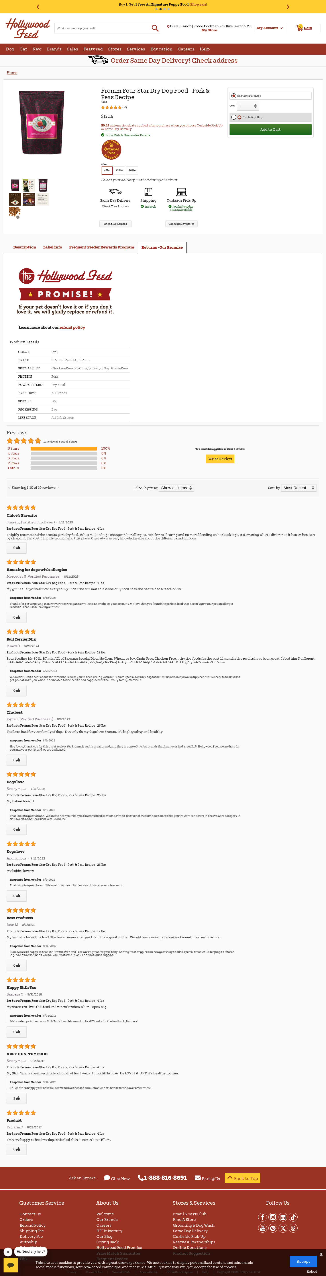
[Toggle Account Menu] (281, 28)
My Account (267, 28)
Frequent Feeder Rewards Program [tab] (101, 247)
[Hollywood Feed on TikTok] (293, 1216)
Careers (104, 1225)
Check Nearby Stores (181, 223)
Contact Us (30, 1214)
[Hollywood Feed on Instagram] (273, 1216)
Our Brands (107, 1220)
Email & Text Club (189, 1214)
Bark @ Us (211, 1179)
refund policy (72, 327)
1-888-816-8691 (165, 1178)
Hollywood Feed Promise (119, 1248)
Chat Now (120, 1179)
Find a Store (184, 1220)
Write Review (220, 459)
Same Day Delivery (190, 1231)
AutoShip (28, 1242)
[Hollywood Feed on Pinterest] (273, 1228)
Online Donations (190, 1248)
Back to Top (246, 1178)
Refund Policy (33, 1225)
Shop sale (198, 4)
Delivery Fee (31, 1236)
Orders (26, 1220)
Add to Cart (270, 130)
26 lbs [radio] (132, 170)
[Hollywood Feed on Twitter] (283, 1228)
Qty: (232, 105)
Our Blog (104, 1236)
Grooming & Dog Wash (193, 1225)
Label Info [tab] (52, 247)
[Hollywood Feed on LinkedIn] (283, 1216)
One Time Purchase (249, 95)
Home (12, 73)
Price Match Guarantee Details (127, 135)
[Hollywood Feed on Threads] (293, 1228)
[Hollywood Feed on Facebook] (263, 1216)
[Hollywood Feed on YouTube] (263, 1228)
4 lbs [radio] (107, 170)
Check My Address (115, 223)
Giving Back (107, 1242)
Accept (303, 1261)
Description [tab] (24, 247)
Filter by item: (146, 488)
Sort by (274, 488)
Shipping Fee (32, 1231)
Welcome (105, 1214)
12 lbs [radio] (119, 170)
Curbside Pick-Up (189, 1236)
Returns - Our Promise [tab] (162, 247)
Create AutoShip (252, 117)
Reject (312, 1272)
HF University (109, 1231)
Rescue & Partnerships (194, 1242)
